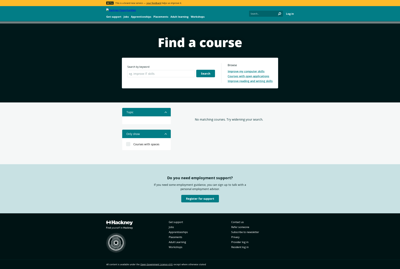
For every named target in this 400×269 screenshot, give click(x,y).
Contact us (237, 222)
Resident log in (240, 247)
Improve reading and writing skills (250, 81)
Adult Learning (177, 242)
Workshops (198, 16)
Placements (160, 16)
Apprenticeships (141, 16)
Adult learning (179, 16)
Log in (290, 13)
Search (205, 73)
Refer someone (240, 227)
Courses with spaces (146, 144)
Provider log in (239, 242)
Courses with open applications (248, 76)
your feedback (153, 3)
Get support (113, 16)
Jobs (126, 16)
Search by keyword (138, 67)
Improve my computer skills (246, 71)
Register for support (200, 198)
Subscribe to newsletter (245, 232)
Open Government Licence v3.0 (156, 264)
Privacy (235, 237)
